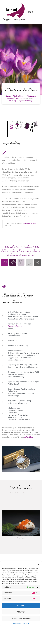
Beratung (12, 100)
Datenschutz (17, 623)
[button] (38, 564)
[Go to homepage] (13, 12)
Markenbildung (19, 96)
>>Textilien (28, 437)
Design (8, 96)
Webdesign (31, 96)
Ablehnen (21, 612)
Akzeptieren (21, 605)
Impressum (26, 623)
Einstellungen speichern (21, 618)
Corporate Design (29, 223)
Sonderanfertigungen (15, 98)
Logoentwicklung (25, 100)
